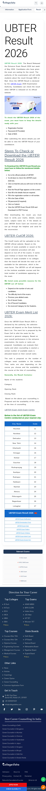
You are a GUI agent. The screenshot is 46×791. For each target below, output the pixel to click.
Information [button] (9, 9)
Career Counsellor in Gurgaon (12, 747)
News (6, 668)
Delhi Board (29, 636)
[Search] (36, 3)
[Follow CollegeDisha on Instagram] (27, 709)
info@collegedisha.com (13, 704)
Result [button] (38, 9)
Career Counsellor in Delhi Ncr (12, 754)
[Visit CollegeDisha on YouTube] (42, 709)
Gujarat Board (30, 653)
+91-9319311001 (11, 701)
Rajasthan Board (30, 650)
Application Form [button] (25, 9)
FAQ (26, 772)
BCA (6, 611)
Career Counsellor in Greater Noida (14, 758)
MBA (6, 618)
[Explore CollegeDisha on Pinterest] (34, 709)
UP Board (28, 639)
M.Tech (6, 608)
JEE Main (28, 615)
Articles (6, 671)
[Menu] (42, 3)
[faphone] (43, 787)
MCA (6, 615)
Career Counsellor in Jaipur (11, 743)
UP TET (27, 618)
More (5, 625)
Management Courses (12, 650)
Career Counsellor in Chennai (12, 736)
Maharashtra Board (31, 646)
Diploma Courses (10, 643)
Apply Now (13, 785)
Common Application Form (14, 685)
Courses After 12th (11, 639)
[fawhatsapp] (43, 779)
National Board (30, 643)
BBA (5, 622)
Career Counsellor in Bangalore (12, 729)
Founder (20, 780)
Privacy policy (7, 776)
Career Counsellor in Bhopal (11, 750)
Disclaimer (28, 776)
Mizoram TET (29, 622)
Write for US (33, 780)
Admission (5, 772)
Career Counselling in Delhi (11, 725)
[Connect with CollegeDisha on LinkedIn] (19, 709)
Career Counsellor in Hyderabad (13, 740)
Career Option (9, 678)
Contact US (17, 776)
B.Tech (6, 604)
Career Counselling (11, 682)
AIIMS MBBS (29, 604)
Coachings (8, 675)
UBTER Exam (16, 84)
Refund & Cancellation (9, 780)
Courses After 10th (11, 636)
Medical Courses (10, 653)
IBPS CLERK (29, 608)
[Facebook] (4, 709)
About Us (17, 772)
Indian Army (29, 611)
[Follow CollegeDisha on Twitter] (12, 709)
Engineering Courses (11, 646)
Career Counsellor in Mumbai (12, 732)
